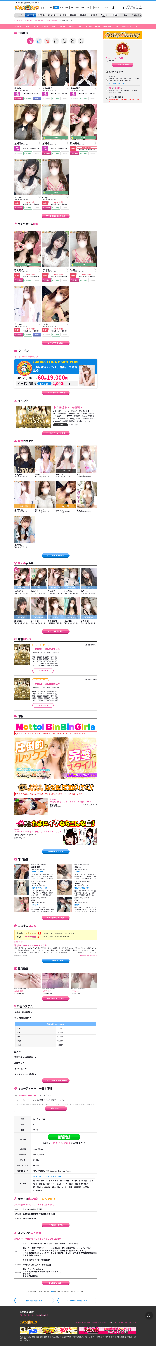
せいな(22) (39, 474)
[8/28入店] (83, 139)
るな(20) (46, 142)
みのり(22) (35, 591)
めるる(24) (52, 621)
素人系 (35, 1176)
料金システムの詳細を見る (56, 1080)
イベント (62, 26)
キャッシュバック (104, 15)
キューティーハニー (115, 57)
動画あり (37, 98)
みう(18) (84, 591)
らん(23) (68, 621)
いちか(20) (85, 621)
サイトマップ (79, 1322)
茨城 (61, 8)
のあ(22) (46, 197)
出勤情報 (45, 26)
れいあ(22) (35, 867)
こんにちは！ (132, 6)
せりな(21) (75, 88)
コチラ (52, 1291)
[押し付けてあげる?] (64, 888)
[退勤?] (64, 904)
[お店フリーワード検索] (111, 7)
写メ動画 (83, 15)
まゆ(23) (80, 474)
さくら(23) (39, 509)
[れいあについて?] (21, 871)
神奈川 (77, 8)
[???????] (64, 871)
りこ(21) (18, 545)
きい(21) (51, 591)
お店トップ (18, 26)
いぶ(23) (68, 591)
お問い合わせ (132, 1322)
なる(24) (18, 474)
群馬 (88, 8)
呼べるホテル (136, 15)
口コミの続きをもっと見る (86, 955)
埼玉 (66, 8)
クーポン (71, 26)
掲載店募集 (124, 1322)
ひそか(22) (19, 142)
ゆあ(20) (18, 88)
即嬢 (27, 26)
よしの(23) (18, 991)
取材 (80, 26)
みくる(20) (35, 621)
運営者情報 (87, 1322)
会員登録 (139, 8)
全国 (51, 8)
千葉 (56, 8)
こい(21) (46, 324)
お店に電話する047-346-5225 (64, 1136)
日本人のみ (57, 1176)
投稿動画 (73, 15)
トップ (19, 15)
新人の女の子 (107, 26)
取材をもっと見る (55, 851)
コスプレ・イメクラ (45, 1176)
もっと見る (43, 670)
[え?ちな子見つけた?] (21, 888)
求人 (137, 26)
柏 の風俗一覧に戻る (34, 1300)
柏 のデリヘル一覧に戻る (77, 1300)
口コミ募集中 (27, 98)
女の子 (36, 26)
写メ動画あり (18, 98)
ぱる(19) (18, 621)
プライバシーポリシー (104, 1322)
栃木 (82, 8)
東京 (72, 8)
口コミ (115, 15)
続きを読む (55, 1108)
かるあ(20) (75, 142)
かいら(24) (46, 991)
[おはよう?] (21, 904)
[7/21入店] (55, 194)
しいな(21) (75, 991)
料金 (53, 26)
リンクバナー (116, 1322)
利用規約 (94, 1322)
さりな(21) (47, 88)
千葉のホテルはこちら (117, 83)
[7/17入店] (55, 139)
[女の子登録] (39, 88)
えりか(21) (19, 324)
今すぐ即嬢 (62, 15)
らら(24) (80, 509)
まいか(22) (19, 197)
